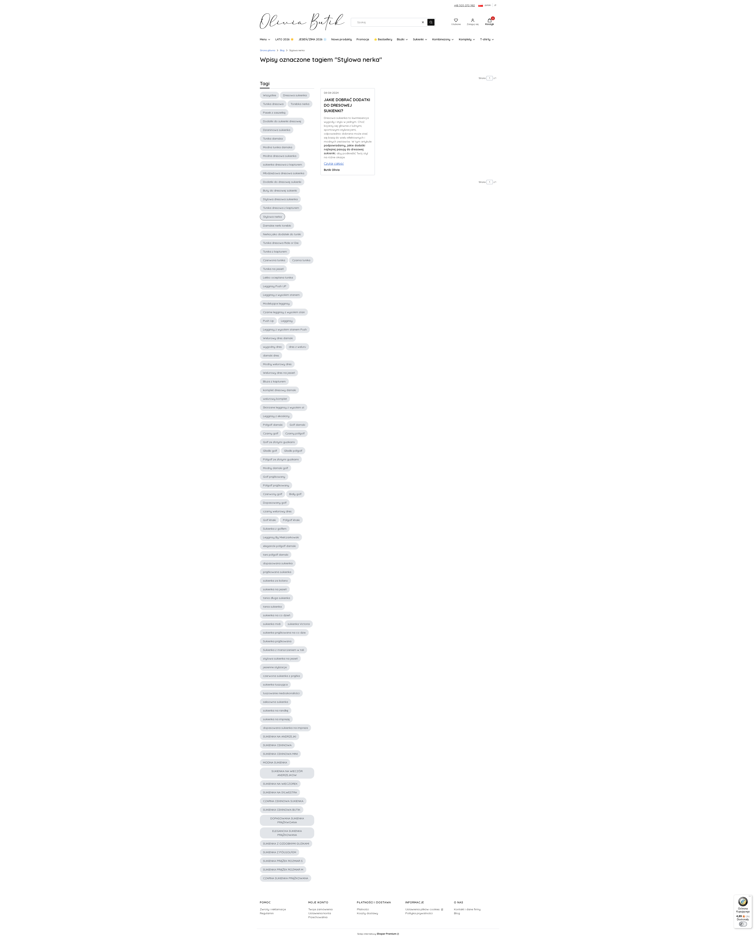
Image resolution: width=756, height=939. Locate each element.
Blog (282, 50)
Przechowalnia (317, 917)
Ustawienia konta (319, 913)
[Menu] (749, 897)
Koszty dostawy (367, 913)
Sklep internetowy (376, 933)
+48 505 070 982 (464, 5)
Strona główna (267, 50)
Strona (482, 78)
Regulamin (267, 913)
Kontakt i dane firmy (467, 909)
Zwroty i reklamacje (273, 909)
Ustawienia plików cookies (422, 909)
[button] (431, 22)
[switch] (743, 924)
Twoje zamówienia (320, 909)
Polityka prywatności (419, 913)
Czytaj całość (334, 164)
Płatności (363, 909)
